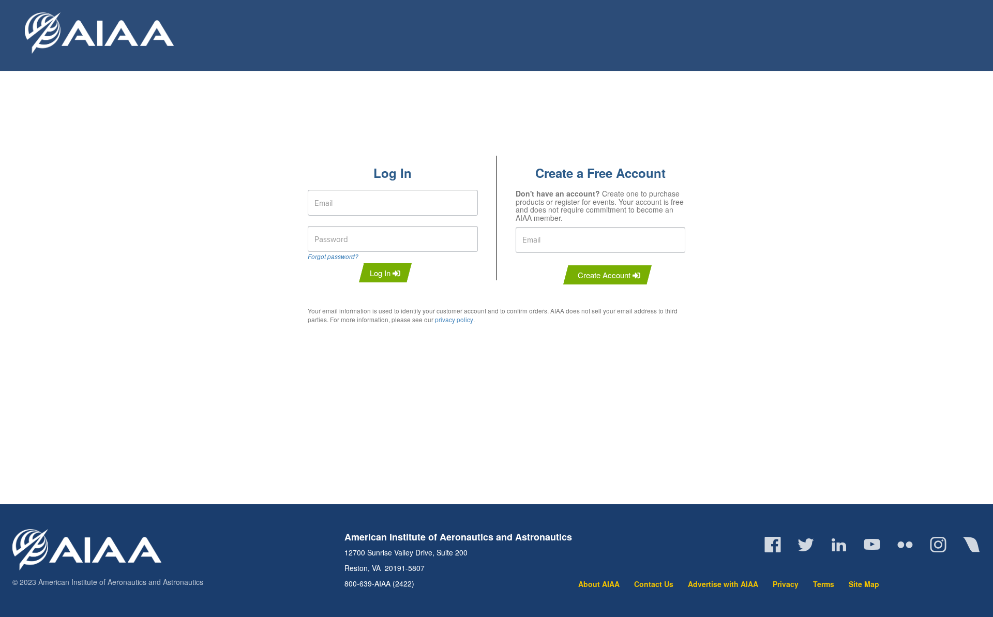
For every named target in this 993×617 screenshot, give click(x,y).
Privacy (786, 584)
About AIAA (599, 584)
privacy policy (454, 319)
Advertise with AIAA (723, 584)
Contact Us (653, 584)
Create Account (605, 274)
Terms (823, 584)
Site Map (864, 584)
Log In (381, 272)
